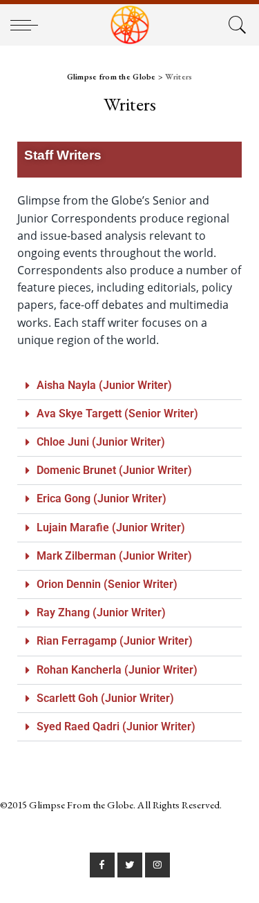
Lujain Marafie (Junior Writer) (111, 527)
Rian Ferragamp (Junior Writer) (115, 640)
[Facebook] (102, 865)
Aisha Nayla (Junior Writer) (104, 385)
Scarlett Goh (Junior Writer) (105, 698)
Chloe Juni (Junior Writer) (101, 441)
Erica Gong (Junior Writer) (101, 498)
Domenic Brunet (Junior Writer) (114, 470)
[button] (129, 386)
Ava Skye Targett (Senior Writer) (117, 413)
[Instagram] (157, 865)
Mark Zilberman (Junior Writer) (114, 555)
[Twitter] (129, 865)
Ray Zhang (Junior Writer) (101, 612)
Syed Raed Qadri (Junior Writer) (116, 726)
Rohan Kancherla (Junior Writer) (117, 669)
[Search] (235, 25)
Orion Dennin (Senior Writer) (107, 584)
